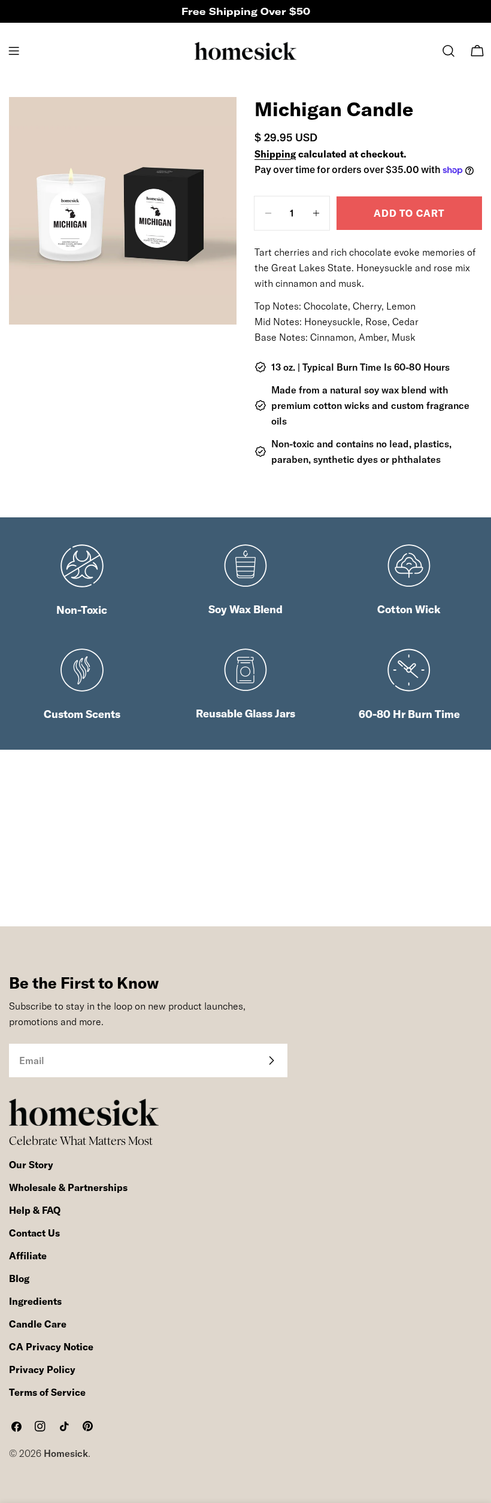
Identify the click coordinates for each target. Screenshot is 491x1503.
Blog (19, 1278)
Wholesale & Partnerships (68, 1187)
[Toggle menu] (14, 51)
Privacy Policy (42, 1369)
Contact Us (34, 1233)
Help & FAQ (34, 1210)
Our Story (31, 1165)
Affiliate (28, 1256)
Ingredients (35, 1301)
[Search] (448, 51)
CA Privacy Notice (51, 1347)
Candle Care (37, 1324)
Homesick (66, 1453)
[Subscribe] (271, 1060)
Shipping (275, 154)
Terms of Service (47, 1392)
